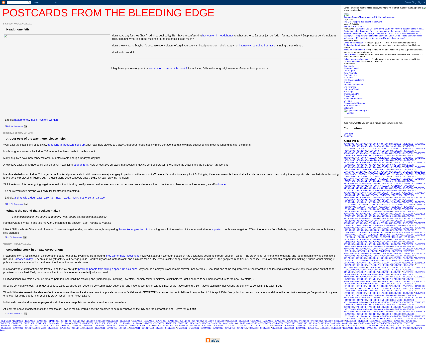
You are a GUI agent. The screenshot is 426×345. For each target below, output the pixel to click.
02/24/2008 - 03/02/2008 (368, 295)
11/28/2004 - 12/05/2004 (367, 207)
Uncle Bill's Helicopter (353, 43)
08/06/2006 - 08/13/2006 (356, 256)
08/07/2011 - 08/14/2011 (24, 328)
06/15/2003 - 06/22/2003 (403, 160)
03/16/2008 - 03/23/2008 (366, 298)
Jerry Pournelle (350, 73)
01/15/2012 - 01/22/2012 (164, 328)
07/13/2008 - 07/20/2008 (390, 307)
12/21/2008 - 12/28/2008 (24, 321)
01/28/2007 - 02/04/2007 (403, 265)
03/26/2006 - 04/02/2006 (414, 244)
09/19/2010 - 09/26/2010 (165, 326)
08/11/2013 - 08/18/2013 (259, 328)
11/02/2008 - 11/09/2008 (356, 319)
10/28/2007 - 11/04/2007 (402, 286)
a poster (216, 229)
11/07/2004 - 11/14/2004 (379, 204)
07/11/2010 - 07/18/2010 (46, 326)
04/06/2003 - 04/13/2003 (368, 155)
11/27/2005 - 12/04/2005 (356, 237)
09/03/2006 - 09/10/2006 (403, 256)
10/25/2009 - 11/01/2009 (130, 323)
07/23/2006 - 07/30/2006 (414, 253)
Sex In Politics (350, 54)
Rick (350, 26)
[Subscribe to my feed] (345, 15)
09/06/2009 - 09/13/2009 (405, 321)
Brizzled (347, 82)
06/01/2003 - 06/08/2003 (356, 160)
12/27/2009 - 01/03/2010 (177, 323)
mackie (66, 197)
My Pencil (348, 101)
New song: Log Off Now (366, 29)
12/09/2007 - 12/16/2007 (379, 291)
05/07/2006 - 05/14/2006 (355, 249)
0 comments (18, 204)
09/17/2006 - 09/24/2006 (355, 258)
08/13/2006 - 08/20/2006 (379, 256)
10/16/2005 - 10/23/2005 (378, 232)
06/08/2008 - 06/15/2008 (368, 305)
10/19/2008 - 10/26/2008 (390, 316)
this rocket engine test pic (133, 229)
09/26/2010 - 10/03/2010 (189, 326)
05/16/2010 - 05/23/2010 (343, 323)
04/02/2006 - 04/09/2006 (356, 246)
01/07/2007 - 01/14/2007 (356, 265)
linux (58, 197)
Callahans (348, 108)
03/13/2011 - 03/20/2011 (402, 326)
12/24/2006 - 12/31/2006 (414, 263)
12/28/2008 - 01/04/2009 (48, 321)
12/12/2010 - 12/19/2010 (331, 326)
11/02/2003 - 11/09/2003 (367, 174)
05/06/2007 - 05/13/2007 (356, 274)
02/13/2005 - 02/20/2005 (378, 214)
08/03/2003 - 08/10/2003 (368, 165)
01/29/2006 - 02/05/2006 (391, 242)
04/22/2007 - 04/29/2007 (390, 272)
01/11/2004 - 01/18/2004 (355, 179)
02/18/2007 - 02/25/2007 (378, 267)
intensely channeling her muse (257, 45)
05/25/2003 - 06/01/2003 (414, 158)
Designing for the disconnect (356, 31)
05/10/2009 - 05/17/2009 (143, 321)
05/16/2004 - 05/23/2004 (368, 190)
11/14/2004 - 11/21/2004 (403, 204)
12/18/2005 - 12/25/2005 (355, 239)
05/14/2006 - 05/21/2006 (378, 249)
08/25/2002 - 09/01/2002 (368, 146)
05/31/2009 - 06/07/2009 (191, 321)
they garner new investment (122, 255)
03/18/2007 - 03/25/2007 (367, 270)
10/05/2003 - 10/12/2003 (355, 172)
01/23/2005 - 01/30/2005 (379, 211)
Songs (355, 17)
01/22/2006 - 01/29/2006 (368, 242)
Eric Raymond (350, 87)
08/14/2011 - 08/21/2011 (47, 328)
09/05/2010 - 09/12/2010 (141, 326)
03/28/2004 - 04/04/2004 (356, 186)
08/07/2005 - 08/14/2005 (368, 225)
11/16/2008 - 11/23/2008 (403, 319)
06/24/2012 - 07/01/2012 (212, 328)
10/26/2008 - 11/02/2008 (414, 316)
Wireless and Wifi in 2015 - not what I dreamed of (398, 33)
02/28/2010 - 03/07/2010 (248, 323)
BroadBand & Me (351, 94)
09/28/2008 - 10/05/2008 (391, 314)
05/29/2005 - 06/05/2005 (390, 218)
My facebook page (386, 17)
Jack (362, 26)
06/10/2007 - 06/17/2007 (378, 277)
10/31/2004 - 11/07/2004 (356, 204)
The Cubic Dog (350, 75)
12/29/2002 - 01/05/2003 (414, 148)
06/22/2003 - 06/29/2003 (355, 162)
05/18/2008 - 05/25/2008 (378, 302)
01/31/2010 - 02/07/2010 (201, 323)
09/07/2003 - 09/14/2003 (414, 167)
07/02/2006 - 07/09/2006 (366, 253)
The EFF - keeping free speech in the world (363, 22)
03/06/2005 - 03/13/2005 (368, 216)
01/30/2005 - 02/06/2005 (403, 211)
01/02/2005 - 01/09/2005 (414, 209)
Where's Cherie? (351, 68)
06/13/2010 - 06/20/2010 (391, 323)
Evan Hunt (348, 78)
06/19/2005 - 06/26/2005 (379, 221)
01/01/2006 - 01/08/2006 (378, 239)
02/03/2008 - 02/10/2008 (402, 293)
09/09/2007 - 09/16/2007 (414, 281)
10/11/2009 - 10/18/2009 (82, 323)
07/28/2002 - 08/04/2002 (378, 144)
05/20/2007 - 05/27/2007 (379, 274)
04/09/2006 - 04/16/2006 (379, 246)
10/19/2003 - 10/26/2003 (402, 172)
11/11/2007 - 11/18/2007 (367, 288)
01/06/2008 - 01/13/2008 (378, 293)
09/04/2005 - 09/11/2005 (390, 228)
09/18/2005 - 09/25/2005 (356, 230)
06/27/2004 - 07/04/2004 (414, 193)
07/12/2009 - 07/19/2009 (310, 321)
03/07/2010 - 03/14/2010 (272, 323)
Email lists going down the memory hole (388, 31)
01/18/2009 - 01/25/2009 (72, 321)
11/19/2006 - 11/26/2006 (368, 260)
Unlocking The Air (352, 89)
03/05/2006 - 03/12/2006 (366, 244)
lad (52, 197)
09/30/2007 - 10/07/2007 (379, 284)
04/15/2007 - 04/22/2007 (366, 272)
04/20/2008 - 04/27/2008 (356, 300)
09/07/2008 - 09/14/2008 (402, 312)
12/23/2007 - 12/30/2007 (355, 293)
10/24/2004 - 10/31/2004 (414, 202)
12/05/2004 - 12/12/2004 (391, 207)
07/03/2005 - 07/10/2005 (355, 223)
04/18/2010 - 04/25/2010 (320, 323)
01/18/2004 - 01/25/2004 (378, 179)
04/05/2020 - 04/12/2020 (378, 328)
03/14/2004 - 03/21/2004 (390, 183)
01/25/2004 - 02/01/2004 (402, 179)
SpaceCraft (349, 96)
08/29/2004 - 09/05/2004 (402, 197)
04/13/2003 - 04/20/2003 (391, 155)
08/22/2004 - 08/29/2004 (378, 197)
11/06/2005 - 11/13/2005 (367, 235)
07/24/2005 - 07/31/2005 (402, 223)
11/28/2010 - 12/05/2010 (284, 326)
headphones (21, 119)
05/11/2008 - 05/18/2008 (355, 302)
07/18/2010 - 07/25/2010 (70, 326)
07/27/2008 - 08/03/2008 (356, 309)
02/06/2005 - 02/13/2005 (355, 214)
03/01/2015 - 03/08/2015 (283, 328)
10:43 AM (9, 204)
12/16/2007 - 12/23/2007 (403, 291)
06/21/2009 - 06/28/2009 (238, 321)
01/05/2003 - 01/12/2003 (356, 151)
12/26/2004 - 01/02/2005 (390, 209)
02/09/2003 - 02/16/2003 (355, 153)
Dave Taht (348, 134)
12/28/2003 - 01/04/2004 (403, 176)
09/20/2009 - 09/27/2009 (11, 323)
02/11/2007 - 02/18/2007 (355, 267)
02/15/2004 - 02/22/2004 (391, 181)
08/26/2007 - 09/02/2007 (390, 281)
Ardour (356, 26)
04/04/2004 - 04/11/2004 (379, 186)
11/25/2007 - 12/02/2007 (414, 288)
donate (221, 184)
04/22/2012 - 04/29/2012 (188, 328)
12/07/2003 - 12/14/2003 (356, 176)
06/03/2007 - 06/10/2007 (355, 277)
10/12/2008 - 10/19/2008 (366, 316)
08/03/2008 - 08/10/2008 (379, 309)
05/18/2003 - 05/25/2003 (390, 158)
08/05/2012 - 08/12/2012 (236, 328)
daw (46, 197)
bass (39, 197)
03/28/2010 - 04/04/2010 (296, 323)
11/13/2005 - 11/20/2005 (391, 235)
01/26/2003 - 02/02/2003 (403, 151)
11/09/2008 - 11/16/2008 (379, 319)
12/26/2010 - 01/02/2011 (355, 326)
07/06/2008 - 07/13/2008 (366, 307)
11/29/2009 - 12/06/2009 (153, 323)
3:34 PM (9, 313)
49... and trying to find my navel (370, 38)
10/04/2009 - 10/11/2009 (59, 323)
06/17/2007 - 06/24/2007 (402, 277)
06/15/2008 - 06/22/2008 (391, 305)
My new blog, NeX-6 (368, 17)
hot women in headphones (218, 35)
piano (83, 197)
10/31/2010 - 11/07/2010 (260, 326)
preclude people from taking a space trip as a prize (107, 269)
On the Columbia (351, 61)
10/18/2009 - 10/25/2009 (106, 323)
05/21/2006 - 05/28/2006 (402, 249)
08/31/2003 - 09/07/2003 (390, 167)
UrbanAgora (349, 71)
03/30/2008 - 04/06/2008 (414, 298)
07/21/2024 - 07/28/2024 (402, 328)
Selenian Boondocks (353, 99)
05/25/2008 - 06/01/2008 (402, 302)
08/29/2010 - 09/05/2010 (118, 326)
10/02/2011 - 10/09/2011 (94, 328)
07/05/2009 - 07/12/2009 (286, 321)
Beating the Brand (352, 45)
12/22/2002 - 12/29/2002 (390, 148)
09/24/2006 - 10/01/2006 (378, 258)
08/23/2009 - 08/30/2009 (381, 321)
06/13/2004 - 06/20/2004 (366, 193)
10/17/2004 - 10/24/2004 (390, 202)
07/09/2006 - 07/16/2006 (390, 253)
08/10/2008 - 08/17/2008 (403, 309)
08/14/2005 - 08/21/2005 (391, 225)
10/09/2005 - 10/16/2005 (355, 232)
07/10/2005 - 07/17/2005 (378, 223)
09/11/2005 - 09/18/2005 (414, 228)
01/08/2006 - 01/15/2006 (402, 239)
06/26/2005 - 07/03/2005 (403, 221)
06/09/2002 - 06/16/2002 (355, 144)
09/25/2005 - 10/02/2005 (379, 230)
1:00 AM (9, 237)
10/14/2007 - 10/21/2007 (355, 286)
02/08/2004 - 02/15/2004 (368, 181)
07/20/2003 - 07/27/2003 (402, 162)
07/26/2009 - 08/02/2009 (333, 321)
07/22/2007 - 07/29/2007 (391, 279)
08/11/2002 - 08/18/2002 (402, 144)
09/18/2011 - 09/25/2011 (71, 328)
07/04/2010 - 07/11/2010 (23, 326)
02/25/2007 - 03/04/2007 (402, 267)
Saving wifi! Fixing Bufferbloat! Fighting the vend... (366, 36)
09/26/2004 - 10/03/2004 (391, 200)
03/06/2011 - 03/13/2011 (379, 326)
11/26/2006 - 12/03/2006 (391, 260)
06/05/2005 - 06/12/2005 (414, 218)
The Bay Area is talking (354, 80)
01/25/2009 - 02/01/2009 (95, 321)
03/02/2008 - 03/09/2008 (391, 295)
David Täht (348, 136)
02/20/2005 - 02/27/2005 (402, 214)
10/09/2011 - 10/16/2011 (118, 328)
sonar (91, 197)
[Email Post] (25, 126)
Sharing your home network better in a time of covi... (400, 29)
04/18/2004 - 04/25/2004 (355, 188)
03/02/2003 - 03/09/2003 (402, 153)
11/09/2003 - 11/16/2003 (391, 174)
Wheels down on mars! (394, 38)
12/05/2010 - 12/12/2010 (308, 326)
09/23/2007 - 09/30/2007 (356, 284)
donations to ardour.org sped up (66, 144)
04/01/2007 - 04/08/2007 (391, 270)
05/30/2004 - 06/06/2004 (391, 190)
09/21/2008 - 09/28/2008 (368, 314)
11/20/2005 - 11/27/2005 (414, 235)
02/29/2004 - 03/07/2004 (366, 183)
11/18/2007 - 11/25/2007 (391, 288)
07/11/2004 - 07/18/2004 (379, 195)
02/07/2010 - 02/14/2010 (224, 323)
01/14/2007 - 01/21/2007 (379, 265)
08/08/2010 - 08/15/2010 (94, 326)
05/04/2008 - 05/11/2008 (403, 300)
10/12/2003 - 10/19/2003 (378, 172)
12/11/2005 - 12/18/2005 (403, 237)
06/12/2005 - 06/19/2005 (356, 221)
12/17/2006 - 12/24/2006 (390, 263)
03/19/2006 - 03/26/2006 (390, 244)
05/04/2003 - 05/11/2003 (366, 158)
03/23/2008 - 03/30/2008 (390, 298)
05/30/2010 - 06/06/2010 (367, 323)
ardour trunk (81, 164)
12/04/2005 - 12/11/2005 (379, 237)
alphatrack (20, 197)
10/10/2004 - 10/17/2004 (366, 202)
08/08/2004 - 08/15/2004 (355, 197)
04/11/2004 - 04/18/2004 (403, 186)
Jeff (345, 26)
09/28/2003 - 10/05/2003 (403, 169)
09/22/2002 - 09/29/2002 (391, 146)
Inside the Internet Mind (354, 50)
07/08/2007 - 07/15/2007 (368, 279)
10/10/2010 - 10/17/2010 (213, 326)
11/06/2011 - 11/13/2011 (141, 328)
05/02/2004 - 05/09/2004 (402, 188)
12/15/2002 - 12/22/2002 (366, 148)
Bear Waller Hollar (352, 106)
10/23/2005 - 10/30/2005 (402, 232)
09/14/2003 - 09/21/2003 (356, 169)
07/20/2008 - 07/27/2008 (414, 307)
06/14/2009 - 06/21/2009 (214, 321)
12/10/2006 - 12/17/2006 (366, 263)
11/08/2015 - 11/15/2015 (330, 328)
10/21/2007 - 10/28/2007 (378, 286)
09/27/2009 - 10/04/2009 (35, 323)
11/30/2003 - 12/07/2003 (414, 174)
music (33, 119)
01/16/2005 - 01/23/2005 (356, 211)
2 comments (18, 126)
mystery (43, 119)
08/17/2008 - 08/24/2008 (355, 312)
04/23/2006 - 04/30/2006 (403, 246)
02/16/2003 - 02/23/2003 (378, 153)
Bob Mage (348, 92)
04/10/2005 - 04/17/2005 (366, 218)
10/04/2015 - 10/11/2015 (307, 328)
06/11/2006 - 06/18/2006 (367, 251)
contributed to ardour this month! (168, 68)
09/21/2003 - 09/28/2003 (379, 169)
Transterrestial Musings (354, 103)
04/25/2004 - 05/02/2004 (378, 188)
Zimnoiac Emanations (353, 85)
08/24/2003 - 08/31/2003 (366, 167)
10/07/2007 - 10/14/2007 (403, 284)
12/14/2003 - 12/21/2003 (379, 176)
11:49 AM (9, 126)
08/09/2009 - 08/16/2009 (357, 321)
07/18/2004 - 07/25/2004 (403, 195)
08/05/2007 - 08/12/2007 (366, 281)
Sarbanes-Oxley (23, 259)
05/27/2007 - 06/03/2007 (403, 274)
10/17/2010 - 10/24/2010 (237, 326)
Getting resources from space (357, 59)
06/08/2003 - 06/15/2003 (379, 160)
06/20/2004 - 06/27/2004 (390, 193)
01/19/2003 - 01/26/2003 (379, 151)
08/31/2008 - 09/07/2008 (378, 312)
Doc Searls (349, 66)
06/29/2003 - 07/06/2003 (378, 162)
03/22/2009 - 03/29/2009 (119, 321)
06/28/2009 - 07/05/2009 (262, 321)
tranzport (101, 197)
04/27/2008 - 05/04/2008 (379, 300)
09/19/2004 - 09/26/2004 (368, 200)
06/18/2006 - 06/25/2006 (391, 251)
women (53, 119)
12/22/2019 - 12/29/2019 (354, 328)
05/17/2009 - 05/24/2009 (167, 321)
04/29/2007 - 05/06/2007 (414, 272)
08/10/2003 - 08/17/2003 (391, 165)
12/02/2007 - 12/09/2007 (356, 291)
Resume (348, 17)
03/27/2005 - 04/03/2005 (391, 216)
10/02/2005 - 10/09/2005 (403, 230)
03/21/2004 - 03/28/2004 (414, 183)
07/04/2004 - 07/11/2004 (356, 195)
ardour (31, 197)
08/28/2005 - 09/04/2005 (366, 228)
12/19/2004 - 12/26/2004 (366, 209)
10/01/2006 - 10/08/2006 (402, 258)
